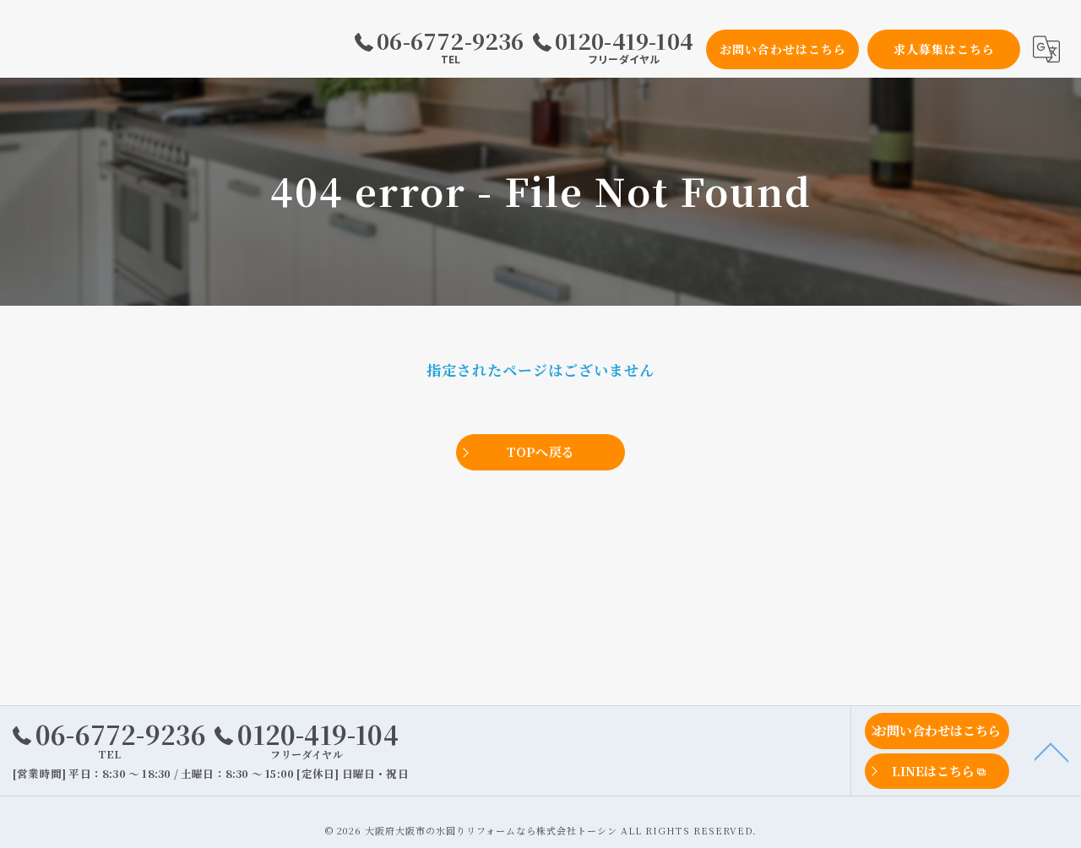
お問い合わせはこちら (783, 49)
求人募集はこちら (944, 49)
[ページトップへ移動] (1051, 751)
